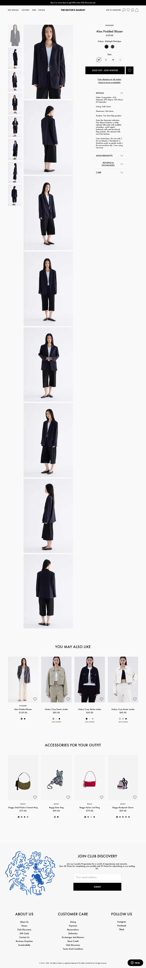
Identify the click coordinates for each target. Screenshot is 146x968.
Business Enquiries (24, 941)
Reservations (73, 929)
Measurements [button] (104, 155)
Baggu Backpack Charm (122, 807)
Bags (34, 10)
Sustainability (24, 945)
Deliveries (73, 933)
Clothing (25, 10)
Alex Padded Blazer (23, 709)
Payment (73, 925)
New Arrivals (13, 10)
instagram (121, 921)
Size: (110, 54)
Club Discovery (24, 929)
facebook (121, 925)
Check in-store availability (109, 82)
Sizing (73, 921)
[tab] (109, 92)
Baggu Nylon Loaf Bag (90, 807)
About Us (24, 921)
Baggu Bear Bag (56, 807)
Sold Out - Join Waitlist (105, 70)
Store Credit (73, 941)
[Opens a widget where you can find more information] (135, 963)
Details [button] (100, 93)
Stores (24, 925)
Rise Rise (41, 10)
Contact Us (24, 937)
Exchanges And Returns (73, 937)
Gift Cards (24, 933)
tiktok (121, 929)
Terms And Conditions (73, 948)
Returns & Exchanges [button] (108, 164)
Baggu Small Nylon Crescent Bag (23, 807)
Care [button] (98, 172)
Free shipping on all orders (109, 79)
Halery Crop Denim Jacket (56, 709)
